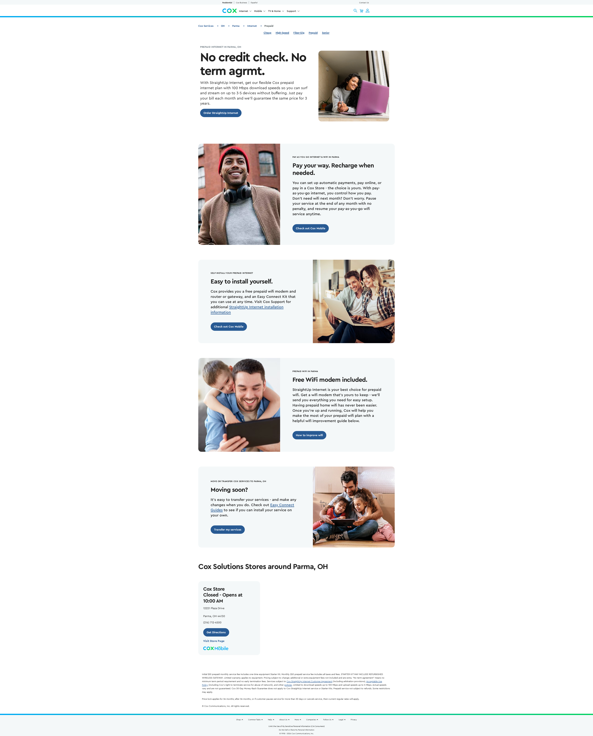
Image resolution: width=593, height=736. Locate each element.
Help (270, 720)
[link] (221, 113)
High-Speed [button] (282, 33)
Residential (227, 3)
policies (288, 685)
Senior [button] (325, 33)
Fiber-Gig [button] (298, 33)
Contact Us (364, 3)
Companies (311, 720)
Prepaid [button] (313, 33)
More (297, 720)
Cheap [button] (267, 33)
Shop (238, 720)
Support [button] (291, 11)
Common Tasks (254, 720)
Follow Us (327, 720)
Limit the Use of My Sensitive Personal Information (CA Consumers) (297, 726)
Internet (252, 26)
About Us (283, 720)
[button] (355, 11)
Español (254, 3)
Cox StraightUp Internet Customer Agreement (309, 681)
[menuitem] (245, 11)
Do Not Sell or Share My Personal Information (296, 730)
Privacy (354, 720)
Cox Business (241, 3)
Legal (341, 720)
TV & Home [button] (274, 11)
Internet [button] (243, 11)
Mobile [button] (258, 11)
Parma (236, 26)
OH (223, 26)
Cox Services (205, 26)
